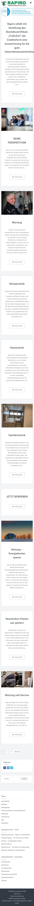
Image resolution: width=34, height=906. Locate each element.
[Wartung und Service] (17, 679)
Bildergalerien (5, 807)
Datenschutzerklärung (17, 896)
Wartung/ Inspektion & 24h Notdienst (13, 850)
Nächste (17, 752)
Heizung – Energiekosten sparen (17, 553)
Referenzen (4, 823)
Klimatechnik (17, 283)
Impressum (17, 893)
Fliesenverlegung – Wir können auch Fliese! (15, 838)
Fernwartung (5, 817)
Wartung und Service (17, 695)
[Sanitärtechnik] (17, 415)
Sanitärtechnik (17, 435)
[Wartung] (17, 203)
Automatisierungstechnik (9, 874)
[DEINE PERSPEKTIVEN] (17, 119)
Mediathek (4, 814)
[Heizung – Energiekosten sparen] (17, 531)
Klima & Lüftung (6, 844)
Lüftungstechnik (6, 868)
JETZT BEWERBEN (17, 496)
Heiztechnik (17, 347)
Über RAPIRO (5, 801)
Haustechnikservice (7, 877)
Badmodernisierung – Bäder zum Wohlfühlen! (15, 835)
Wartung (17, 222)
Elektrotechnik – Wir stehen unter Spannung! (15, 847)
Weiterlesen (17, 94)
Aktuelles (4, 804)
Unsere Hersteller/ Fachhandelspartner (13, 810)
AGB (2, 820)
